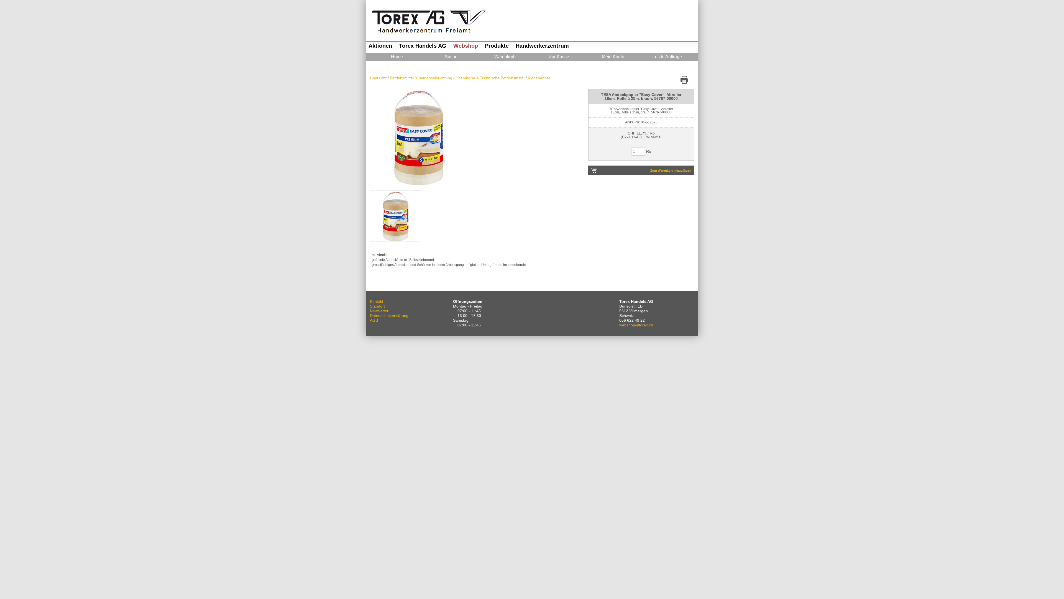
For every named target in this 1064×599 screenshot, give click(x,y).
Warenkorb (505, 56)
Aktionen (380, 46)
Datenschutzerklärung (389, 315)
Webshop (465, 46)
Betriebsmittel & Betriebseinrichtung (421, 78)
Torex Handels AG (422, 46)
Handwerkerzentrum (542, 46)
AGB (374, 320)
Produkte (497, 46)
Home (397, 56)
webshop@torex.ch (636, 325)
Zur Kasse (559, 56)
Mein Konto (613, 56)
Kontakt (376, 301)
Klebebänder (539, 78)
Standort (377, 306)
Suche (451, 56)
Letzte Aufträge (667, 56)
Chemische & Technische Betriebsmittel (491, 78)
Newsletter (379, 311)
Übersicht (379, 78)
